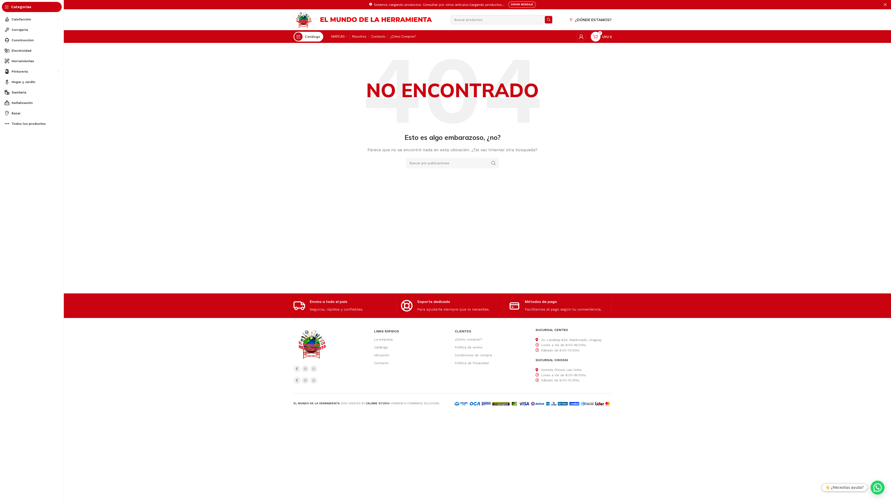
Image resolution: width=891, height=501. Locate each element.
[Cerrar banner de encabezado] (885, 4)
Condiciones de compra (473, 355)
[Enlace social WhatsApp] (313, 368)
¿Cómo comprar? (468, 339)
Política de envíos (468, 347)
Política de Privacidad (472, 363)
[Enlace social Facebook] (297, 368)
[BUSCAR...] (548, 19)
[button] (878, 488)
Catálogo (381, 347)
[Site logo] (304, 19)
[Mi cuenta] (581, 36)
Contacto (381, 363)
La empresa (383, 339)
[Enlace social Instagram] (305, 368)
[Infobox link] (345, 305)
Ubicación (381, 355)
